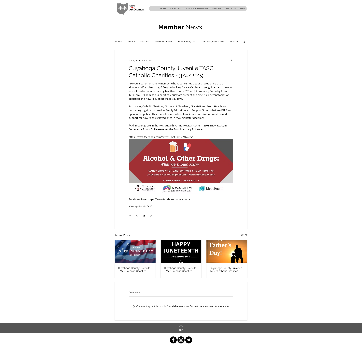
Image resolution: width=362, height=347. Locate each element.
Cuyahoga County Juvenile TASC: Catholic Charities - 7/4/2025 (134, 269)
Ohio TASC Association (138, 41)
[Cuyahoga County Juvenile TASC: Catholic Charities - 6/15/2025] (226, 251)
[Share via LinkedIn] (144, 215)
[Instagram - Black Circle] (181, 339)
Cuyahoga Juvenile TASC (213, 41)
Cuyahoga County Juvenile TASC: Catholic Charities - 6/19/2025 (180, 269)
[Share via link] (150, 215)
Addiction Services (163, 41)
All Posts (118, 41)
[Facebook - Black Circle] (173, 339)
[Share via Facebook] (130, 215)
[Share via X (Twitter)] (137, 215)
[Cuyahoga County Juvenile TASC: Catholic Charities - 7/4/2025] (135, 251)
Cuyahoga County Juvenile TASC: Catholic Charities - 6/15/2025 (226, 269)
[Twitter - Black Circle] (188, 339)
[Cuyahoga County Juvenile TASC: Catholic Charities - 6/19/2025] (181, 251)
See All (244, 234)
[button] (244, 41)
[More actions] (231, 60)
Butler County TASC (187, 41)
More (232, 41)
